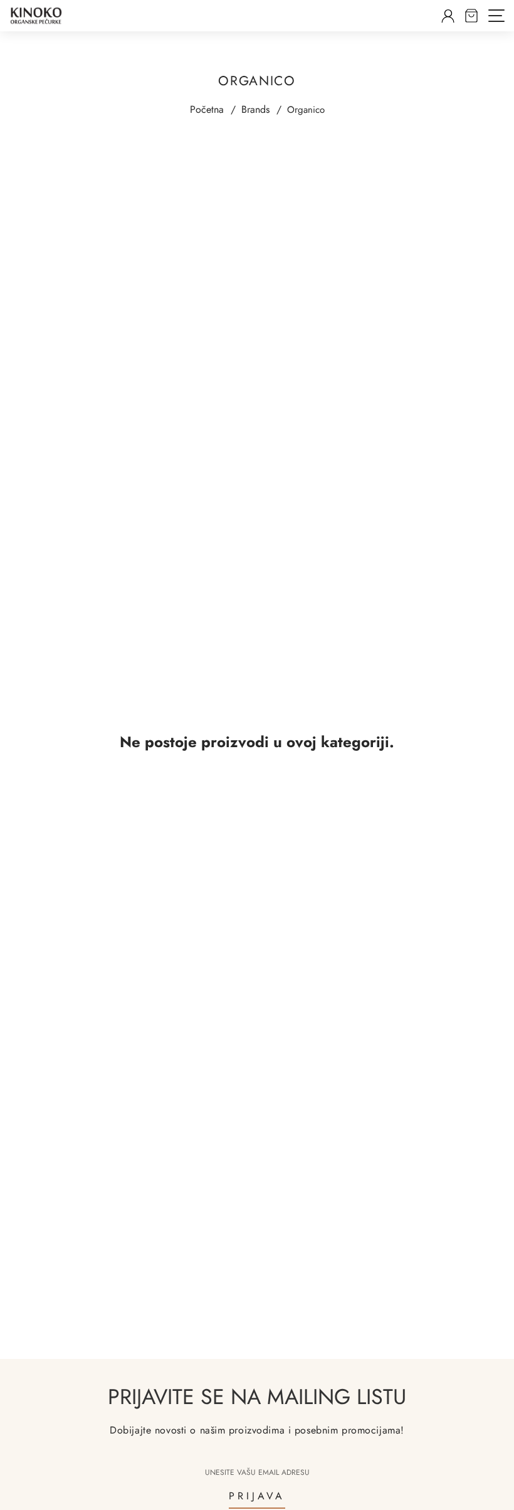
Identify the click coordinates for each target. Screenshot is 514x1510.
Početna (207, 110)
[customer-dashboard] (447, 16)
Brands (255, 110)
